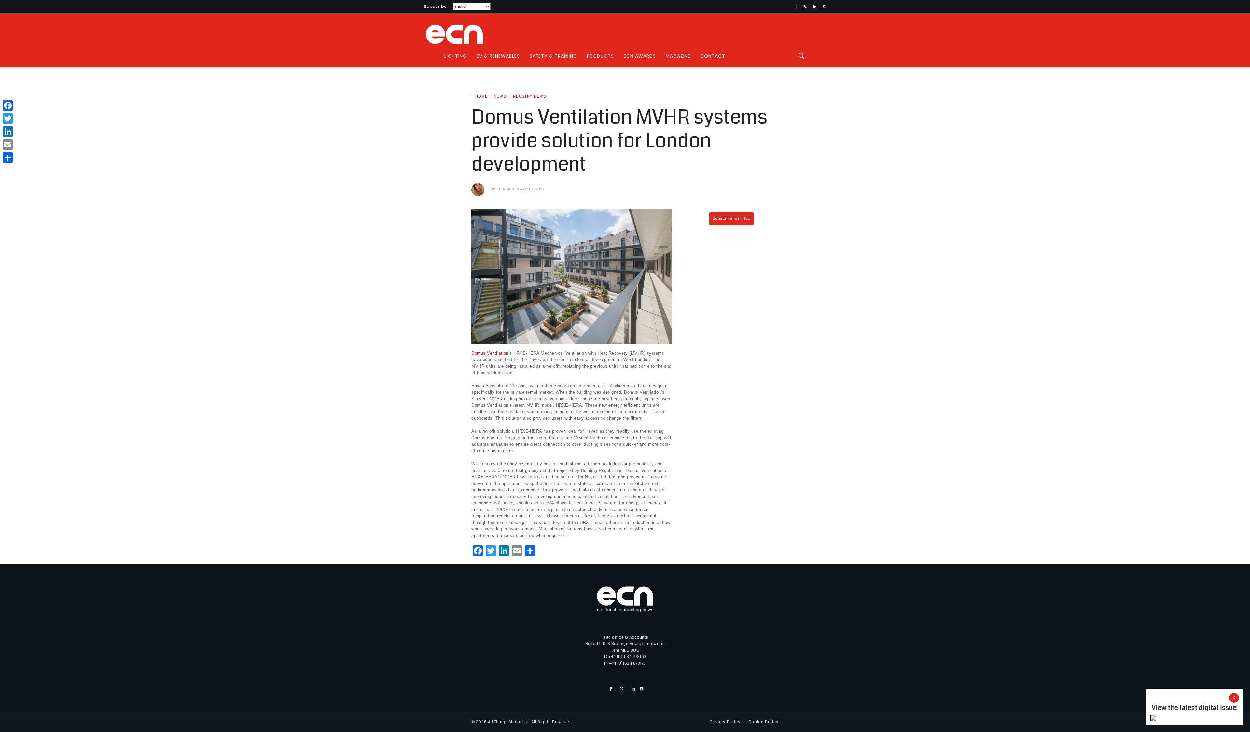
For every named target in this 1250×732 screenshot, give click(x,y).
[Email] (7, 144)
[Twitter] (7, 118)
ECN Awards (640, 56)
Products (600, 56)
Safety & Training (553, 56)
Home (481, 96)
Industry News (529, 96)
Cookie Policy (763, 722)
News (500, 96)
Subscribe (435, 6)
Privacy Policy (725, 722)
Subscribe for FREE (731, 218)
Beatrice (506, 189)
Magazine (678, 56)
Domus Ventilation (489, 353)
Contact (712, 56)
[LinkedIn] (7, 131)
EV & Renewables (498, 56)
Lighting (455, 56)
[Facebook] (7, 105)
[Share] (7, 157)
